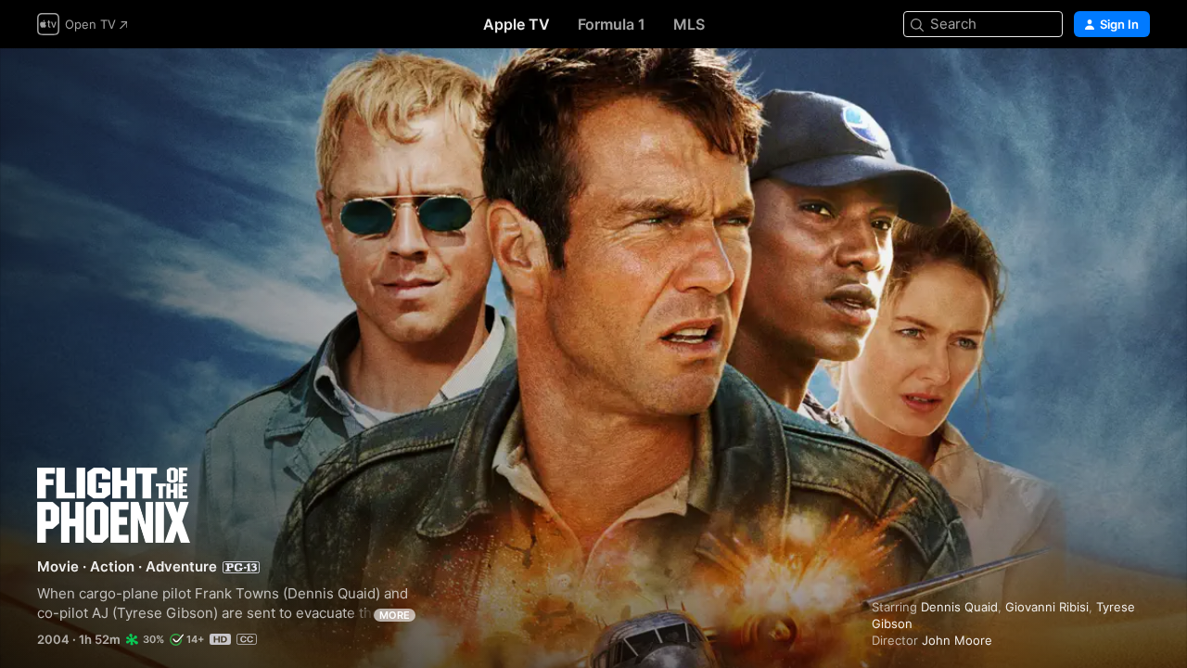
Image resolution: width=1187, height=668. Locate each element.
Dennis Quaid (959, 606)
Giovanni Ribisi (1047, 606)
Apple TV (516, 24)
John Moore (957, 640)
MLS (689, 24)
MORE (394, 615)
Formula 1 (611, 24)
